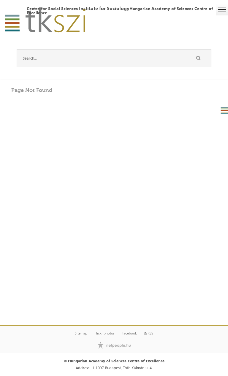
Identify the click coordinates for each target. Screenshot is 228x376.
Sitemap (81, 333)
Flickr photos (104, 333)
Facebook (129, 333)
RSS (150, 333)
